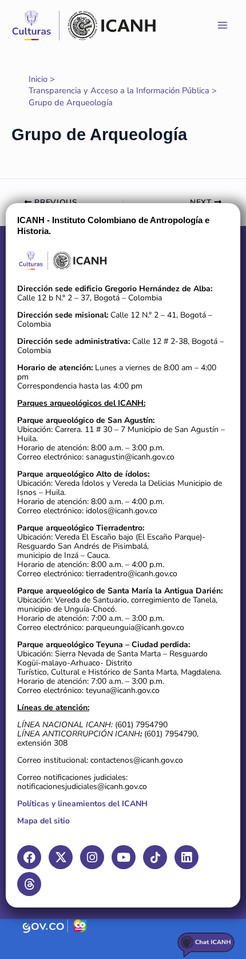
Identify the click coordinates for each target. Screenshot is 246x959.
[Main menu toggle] (223, 25)
